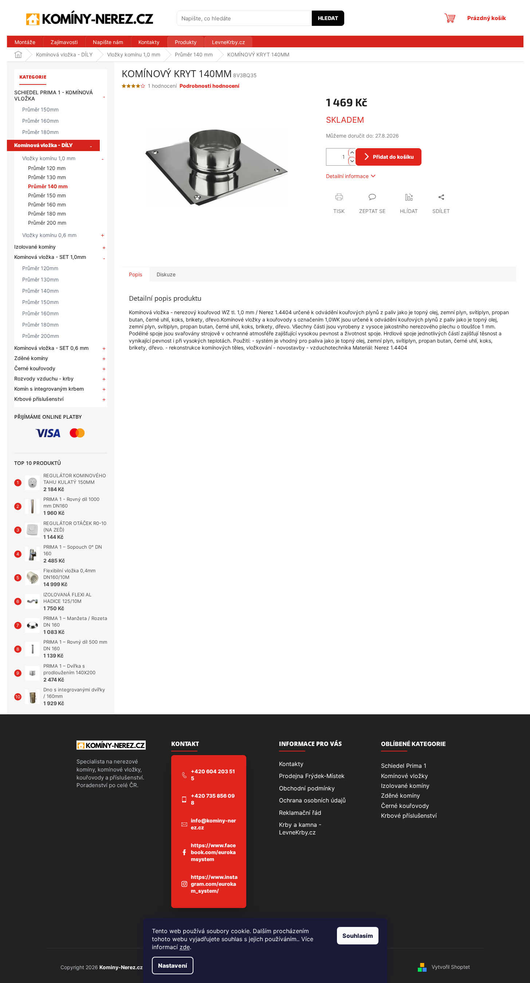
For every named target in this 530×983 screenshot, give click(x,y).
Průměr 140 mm (48, 186)
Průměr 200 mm (47, 223)
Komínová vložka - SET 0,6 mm (51, 348)
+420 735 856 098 (213, 799)
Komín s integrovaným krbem (49, 389)
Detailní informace (347, 176)
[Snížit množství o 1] (352, 161)
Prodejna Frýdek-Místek (312, 775)
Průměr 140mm (40, 291)
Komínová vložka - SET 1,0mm (50, 257)
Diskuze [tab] (166, 274)
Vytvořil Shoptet (451, 967)
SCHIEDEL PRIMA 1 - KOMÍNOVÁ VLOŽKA (53, 95)
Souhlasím (357, 935)
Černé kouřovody (34, 368)
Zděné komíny (31, 358)
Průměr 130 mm (47, 177)
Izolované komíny (35, 247)
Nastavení (172, 965)
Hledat (328, 18)
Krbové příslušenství (38, 399)
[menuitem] (25, 42)
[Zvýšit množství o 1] (352, 153)
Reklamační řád (300, 812)
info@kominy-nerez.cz (213, 823)
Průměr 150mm (40, 109)
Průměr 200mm (40, 336)
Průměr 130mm (40, 279)
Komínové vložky (404, 775)
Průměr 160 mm (47, 204)
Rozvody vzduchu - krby (44, 378)
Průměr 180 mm (47, 213)
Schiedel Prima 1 (403, 765)
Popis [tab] (135, 274)
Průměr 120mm (40, 268)
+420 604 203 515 (213, 774)
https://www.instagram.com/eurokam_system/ (214, 884)
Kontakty (291, 763)
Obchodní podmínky (307, 788)
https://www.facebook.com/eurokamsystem (213, 852)
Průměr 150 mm (47, 195)
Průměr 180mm (40, 132)
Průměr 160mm (40, 121)
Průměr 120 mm (47, 168)
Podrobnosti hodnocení (209, 86)
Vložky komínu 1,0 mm (48, 158)
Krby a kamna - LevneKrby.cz (300, 828)
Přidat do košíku (393, 157)
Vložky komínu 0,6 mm (49, 235)
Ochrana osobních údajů (312, 800)
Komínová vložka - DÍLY (43, 145)
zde (185, 947)
